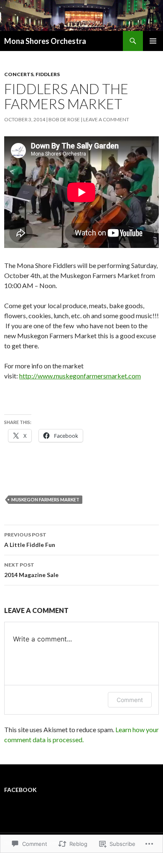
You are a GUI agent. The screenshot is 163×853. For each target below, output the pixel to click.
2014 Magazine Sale (31, 570)
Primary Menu (153, 41)
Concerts (18, 74)
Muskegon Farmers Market (45, 499)
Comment (130, 699)
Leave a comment (106, 119)
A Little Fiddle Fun (29, 539)
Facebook (20, 789)
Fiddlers (48, 74)
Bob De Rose (64, 119)
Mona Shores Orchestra (45, 41)
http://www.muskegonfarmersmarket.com (80, 376)
